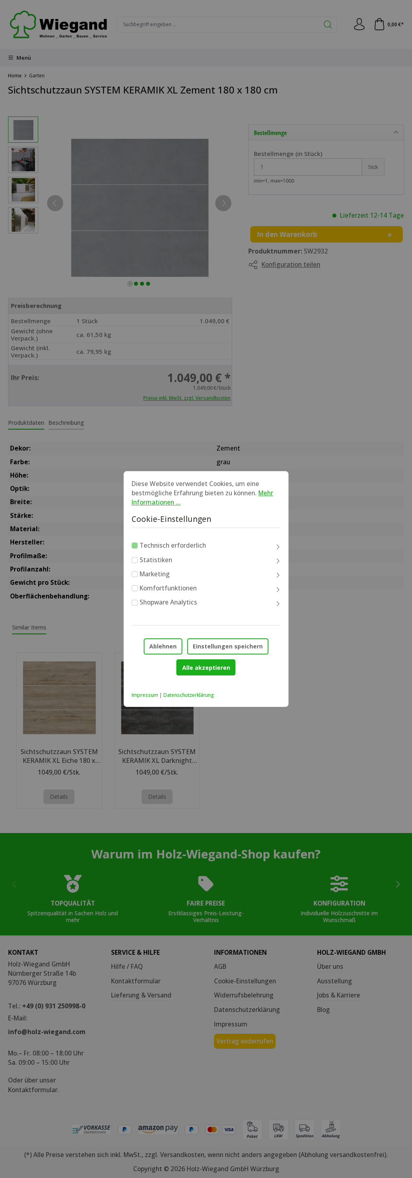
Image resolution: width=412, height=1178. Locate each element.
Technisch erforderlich (173, 545)
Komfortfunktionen (168, 588)
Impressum (145, 695)
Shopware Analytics (168, 602)
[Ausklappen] (278, 547)
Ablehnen (163, 646)
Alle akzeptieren (206, 667)
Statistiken (156, 559)
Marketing (155, 573)
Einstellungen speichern (228, 646)
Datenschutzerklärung (188, 695)
